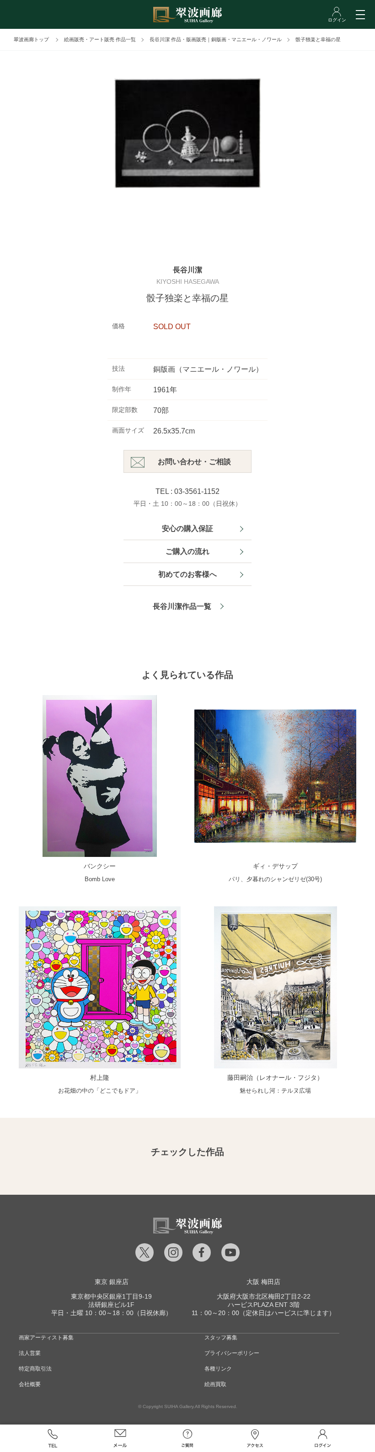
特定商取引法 (35, 1368)
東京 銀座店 (112, 1281)
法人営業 (30, 1353)
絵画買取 (215, 1384)
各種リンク (218, 1368)
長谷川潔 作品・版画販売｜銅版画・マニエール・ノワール (216, 39)
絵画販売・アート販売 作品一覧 (100, 39)
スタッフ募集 (220, 1337)
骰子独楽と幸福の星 (318, 39)
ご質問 (187, 1438)
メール (120, 1438)
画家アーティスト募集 (46, 1337)
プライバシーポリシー (231, 1353)
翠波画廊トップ (31, 39)
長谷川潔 (187, 270)
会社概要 (30, 1384)
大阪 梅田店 (263, 1281)
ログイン (322, 1438)
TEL (52, 1438)
